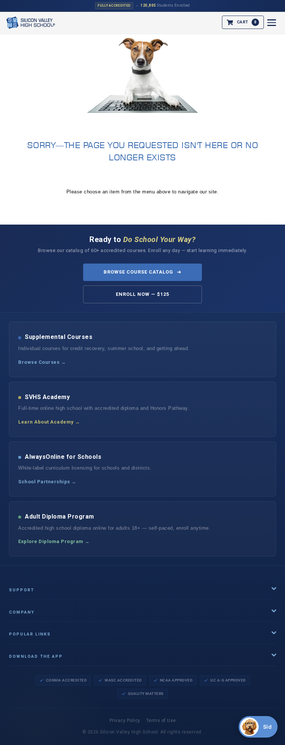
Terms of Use (161, 720)
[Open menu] (271, 22)
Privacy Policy (124, 720)
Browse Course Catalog (139, 272)
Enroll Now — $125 (143, 294)
